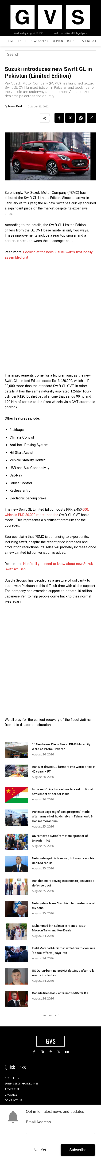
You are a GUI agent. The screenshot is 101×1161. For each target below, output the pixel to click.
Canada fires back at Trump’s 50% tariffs (60, 993)
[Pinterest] (50, 1052)
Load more (49, 1015)
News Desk (15, 106)
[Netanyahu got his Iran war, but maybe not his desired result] (16, 864)
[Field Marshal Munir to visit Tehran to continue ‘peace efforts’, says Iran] (16, 954)
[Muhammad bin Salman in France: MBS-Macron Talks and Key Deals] (16, 931)
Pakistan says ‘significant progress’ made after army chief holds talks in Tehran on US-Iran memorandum (62, 816)
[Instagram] (42, 1052)
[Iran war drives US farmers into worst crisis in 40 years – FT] (16, 771)
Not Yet (40, 1150)
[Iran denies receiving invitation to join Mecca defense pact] (16, 887)
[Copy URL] (91, 118)
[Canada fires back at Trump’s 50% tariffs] (16, 999)
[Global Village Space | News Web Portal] (50, 17)
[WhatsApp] (80, 118)
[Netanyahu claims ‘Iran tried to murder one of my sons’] (16, 909)
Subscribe (78, 1150)
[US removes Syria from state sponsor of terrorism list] (16, 842)
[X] (70, 118)
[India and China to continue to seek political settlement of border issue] (16, 795)
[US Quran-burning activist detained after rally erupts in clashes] (16, 976)
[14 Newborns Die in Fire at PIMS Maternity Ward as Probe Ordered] (16, 750)
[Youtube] (67, 1052)
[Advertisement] (50, 316)
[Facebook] (59, 118)
